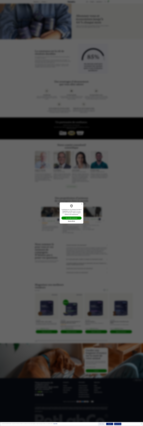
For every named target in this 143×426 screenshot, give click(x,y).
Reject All (109, 423)
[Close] (82, 204)
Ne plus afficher (71, 221)
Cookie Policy (55, 423)
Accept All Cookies (118, 423)
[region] (71, 424)
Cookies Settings (101, 423)
